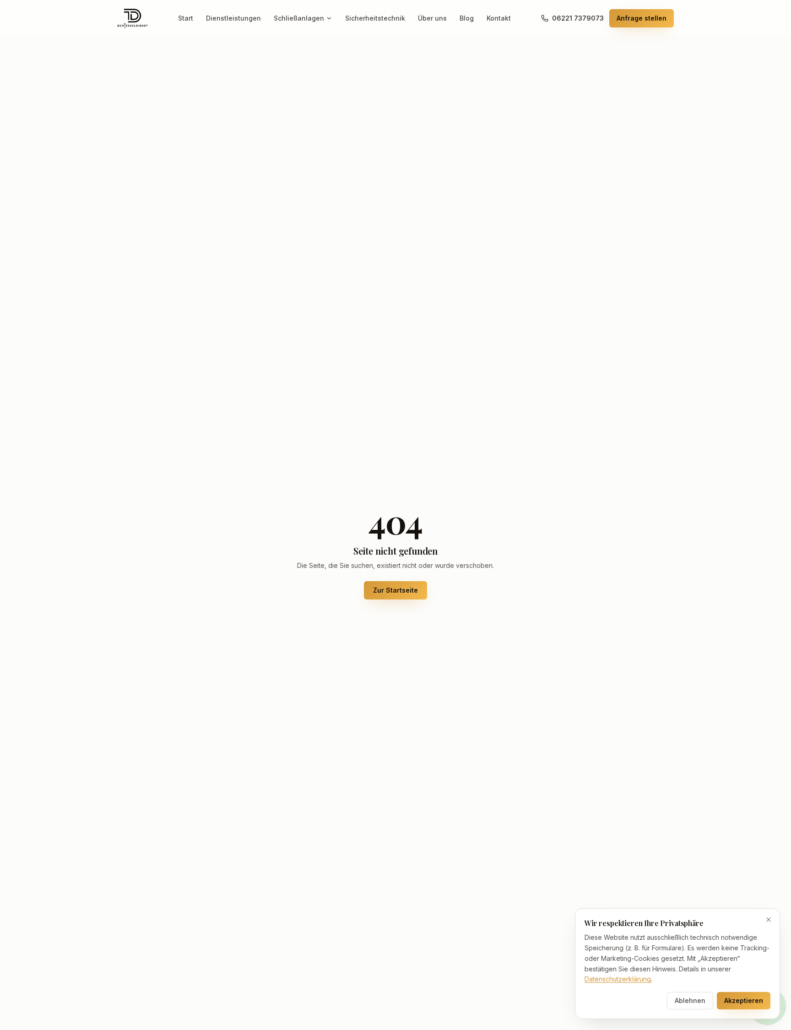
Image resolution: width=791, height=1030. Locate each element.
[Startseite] (132, 18)
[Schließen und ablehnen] (768, 919)
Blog (467, 18)
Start (185, 18)
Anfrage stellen (641, 18)
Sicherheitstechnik (375, 18)
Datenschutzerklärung (618, 979)
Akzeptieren (743, 1000)
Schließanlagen (299, 18)
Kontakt (499, 18)
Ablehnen (690, 1000)
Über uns (432, 18)
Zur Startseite (395, 590)
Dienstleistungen (233, 18)
